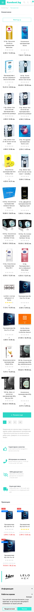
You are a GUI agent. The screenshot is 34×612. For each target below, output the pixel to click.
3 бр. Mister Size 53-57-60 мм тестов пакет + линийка (24, 172)
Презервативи (14, 8)
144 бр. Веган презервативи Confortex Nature (25, 330)
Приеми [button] (24, 609)
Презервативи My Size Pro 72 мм (9, 526)
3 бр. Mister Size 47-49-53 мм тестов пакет (9, 142)
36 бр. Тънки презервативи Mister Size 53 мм (25, 78)
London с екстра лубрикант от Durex (9, 298)
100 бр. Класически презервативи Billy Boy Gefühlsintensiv (25, 362)
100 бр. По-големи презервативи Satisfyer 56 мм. (24, 236)
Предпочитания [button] (9, 609)
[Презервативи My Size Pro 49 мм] (9, 546)
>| (20, 422)
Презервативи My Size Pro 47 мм (25, 526)
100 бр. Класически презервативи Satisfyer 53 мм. (9, 236)
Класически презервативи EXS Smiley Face (9, 172)
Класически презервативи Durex (25, 43)
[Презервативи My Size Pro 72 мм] (9, 515)
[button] (28, 2)
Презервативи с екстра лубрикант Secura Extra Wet (9, 77)
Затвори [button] (29, 597)
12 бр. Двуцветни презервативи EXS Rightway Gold (25, 204)
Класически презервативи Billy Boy (24, 394)
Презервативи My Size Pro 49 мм (9, 557)
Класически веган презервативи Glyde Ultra (9, 362)
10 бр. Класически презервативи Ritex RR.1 (9, 266)
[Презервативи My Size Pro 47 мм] (25, 515)
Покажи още (18, 415)
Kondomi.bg (4, 8)
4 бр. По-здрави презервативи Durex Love (24, 142)
